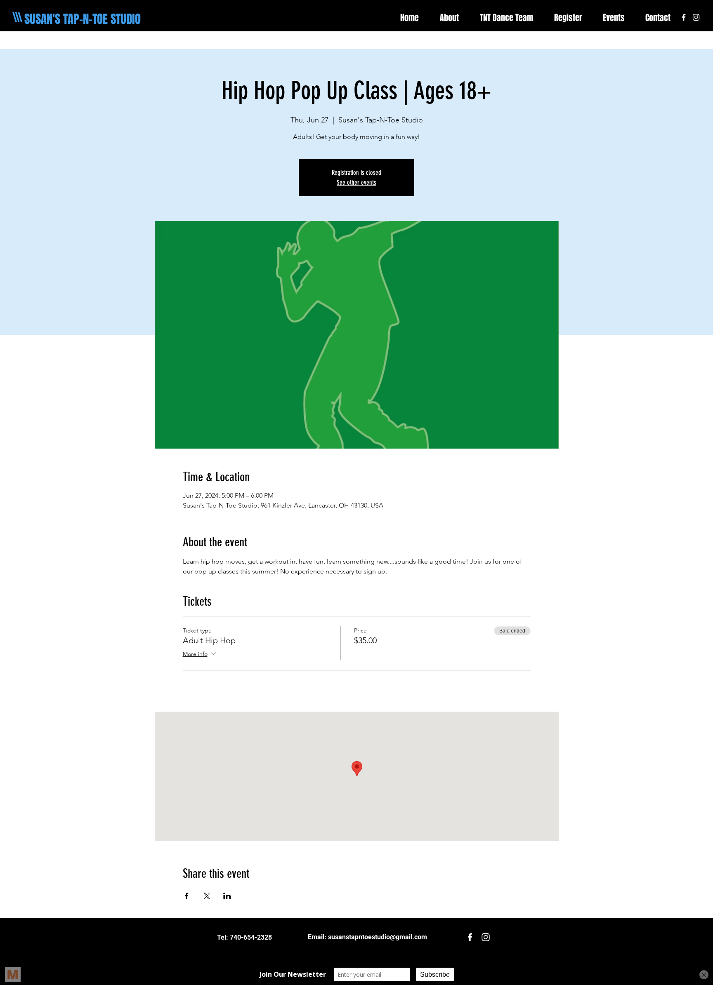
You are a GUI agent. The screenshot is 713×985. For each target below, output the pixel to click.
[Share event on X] (207, 896)
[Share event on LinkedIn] (227, 896)
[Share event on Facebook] (187, 896)
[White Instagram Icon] (696, 17)
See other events (356, 182)
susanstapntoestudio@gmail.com (377, 937)
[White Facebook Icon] (683, 17)
